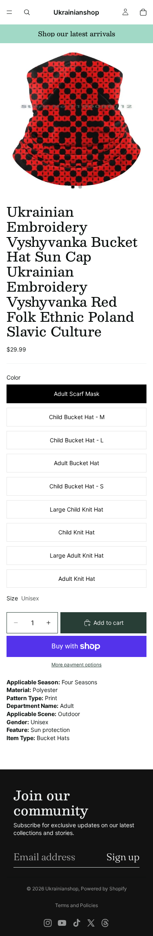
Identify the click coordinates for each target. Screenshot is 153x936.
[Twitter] (91, 923)
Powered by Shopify (104, 888)
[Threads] (105, 923)
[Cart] (143, 12)
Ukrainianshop (61, 888)
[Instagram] (48, 923)
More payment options (76, 665)
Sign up (123, 857)
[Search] (27, 12)
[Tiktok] (77, 923)
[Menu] (9, 12)
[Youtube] (62, 923)
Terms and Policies (76, 905)
